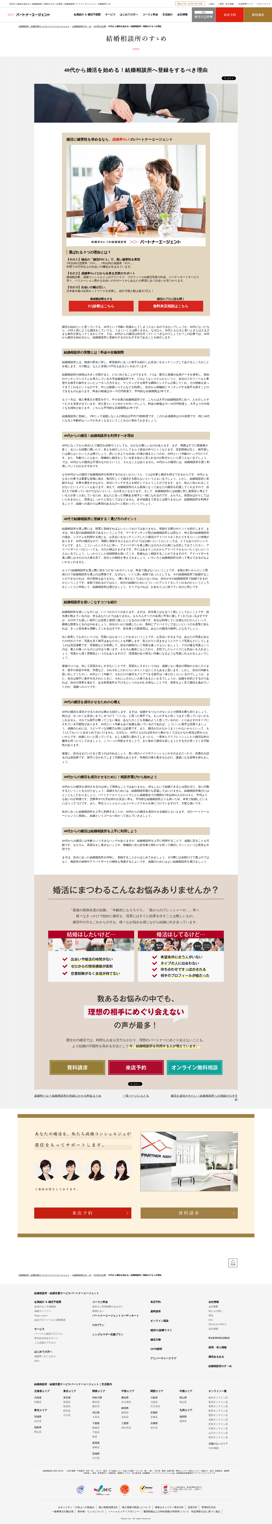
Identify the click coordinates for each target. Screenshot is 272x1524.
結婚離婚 (146, 1473)
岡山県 (183, 1397)
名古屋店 (126, 1402)
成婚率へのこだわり (45, 1356)
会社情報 (182, 14)
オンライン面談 (159, 1320)
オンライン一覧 (218, 1391)
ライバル (139, 1471)
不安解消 (80, 1471)
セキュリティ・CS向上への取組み (76, 1507)
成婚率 (226, 1471)
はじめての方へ (129, 14)
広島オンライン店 (218, 1428)
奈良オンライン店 (218, 1424)
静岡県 (125, 1408)
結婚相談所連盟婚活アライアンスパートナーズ (195, 1473)
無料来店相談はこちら (170, 306)
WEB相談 (214, 1448)
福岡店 (183, 1421)
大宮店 (96, 1417)
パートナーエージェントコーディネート (115, 1315)
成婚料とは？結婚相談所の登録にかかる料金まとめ (67, 1095)
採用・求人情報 (226, 4)
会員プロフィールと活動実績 (50, 1319)
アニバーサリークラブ (163, 1358)
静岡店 (125, 1412)
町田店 (66, 1410)
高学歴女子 (102, 1473)
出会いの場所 (128, 1471)
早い (93, 1471)
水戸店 (96, 1458)
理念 (211, 1315)
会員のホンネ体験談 (45, 1306)
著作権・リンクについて (91, 1511)
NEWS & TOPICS (217, 1324)
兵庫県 (154, 1423)
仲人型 (157, 1471)
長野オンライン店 (218, 1406)
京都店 (154, 1417)
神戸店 (154, 1427)
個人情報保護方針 (108, 1507)
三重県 (125, 1423)
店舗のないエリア (218, 1443)
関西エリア (156, 1391)
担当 (212, 1471)
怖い (146, 1471)
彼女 (94, 1473)
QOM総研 (156, 1349)
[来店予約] (230, 14)
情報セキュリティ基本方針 (169, 1507)
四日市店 (126, 1427)
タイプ (99, 1471)
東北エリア (40, 1410)
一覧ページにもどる (136, 1095)
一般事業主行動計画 (62, 1511)
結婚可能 (170, 1471)
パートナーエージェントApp (163, 1473)
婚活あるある (216, 1356)
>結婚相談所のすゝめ (81, 26)
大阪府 (154, 1397)
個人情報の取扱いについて (136, 1507)
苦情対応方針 (209, 1507)
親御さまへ (98, 1311)
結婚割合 (218, 1471)
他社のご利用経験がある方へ (108, 1306)
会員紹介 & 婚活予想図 (87, 14)
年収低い (87, 1473)
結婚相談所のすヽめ (220, 1366)
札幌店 (37, 1402)
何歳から (204, 1471)
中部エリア (127, 1391)
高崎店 (96, 1447)
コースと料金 (150, 14)
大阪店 (154, 1402)
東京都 (66, 1397)
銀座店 (66, 1406)
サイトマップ (264, 4)
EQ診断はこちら (101, 306)
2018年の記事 (99, 26)
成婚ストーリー (42, 1311)
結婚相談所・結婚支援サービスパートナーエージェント (44, 26)
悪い (151, 1471)
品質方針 (192, 1507)
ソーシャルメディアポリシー (123, 1511)
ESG (211, 1319)
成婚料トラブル (123, 1473)
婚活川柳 (155, 1339)
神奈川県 (97, 1397)
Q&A (212, 4)
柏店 (94, 1436)
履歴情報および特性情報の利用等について (166, 1511)
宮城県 (37, 1416)
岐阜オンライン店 (218, 1410)
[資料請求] (258, 14)
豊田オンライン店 (218, 1415)
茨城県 (96, 1453)
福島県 (37, 1427)
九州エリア (185, 1410)
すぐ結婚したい (114, 1471)
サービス (110, 14)
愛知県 (125, 1397)
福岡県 (183, 1416)
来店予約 (155, 1302)
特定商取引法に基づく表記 (205, 1511)
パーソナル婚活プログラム (48, 1333)
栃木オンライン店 (218, 1397)
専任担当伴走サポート (46, 1338)
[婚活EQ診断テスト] (203, 14)
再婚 (163, 1471)
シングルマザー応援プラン (107, 1334)
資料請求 (155, 1311)
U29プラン (98, 1325)
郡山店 (37, 1431)
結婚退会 (112, 1473)
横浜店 (96, 1402)
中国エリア (185, 1391)
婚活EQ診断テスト (161, 1330)
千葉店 (96, 1432)
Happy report (40, 1315)
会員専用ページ (246, 4)
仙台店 (37, 1421)
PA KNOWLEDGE (219, 1338)
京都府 (154, 1412)
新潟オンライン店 (218, 1402)
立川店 (66, 1415)
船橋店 (96, 1427)
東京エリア (69, 1391)
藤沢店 (96, 1406)
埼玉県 (96, 1412)
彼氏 (105, 1471)
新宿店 (66, 1402)
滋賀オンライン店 (218, 1419)
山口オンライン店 (218, 1433)
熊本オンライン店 (218, 1437)
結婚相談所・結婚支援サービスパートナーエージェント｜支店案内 (73, 1384)
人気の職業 (70, 1471)
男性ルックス (181, 1471)
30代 (88, 1471)
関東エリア (98, 1391)
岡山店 (183, 1402)
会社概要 (213, 1306)
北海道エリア (42, 1391)
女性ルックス (193, 1471)
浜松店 (125, 1417)
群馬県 (96, 1443)
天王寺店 (155, 1406)
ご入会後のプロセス (45, 1342)
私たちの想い (216, 1311)
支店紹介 (167, 14)
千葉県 (96, 1423)
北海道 (37, 1397)
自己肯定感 (136, 1473)
